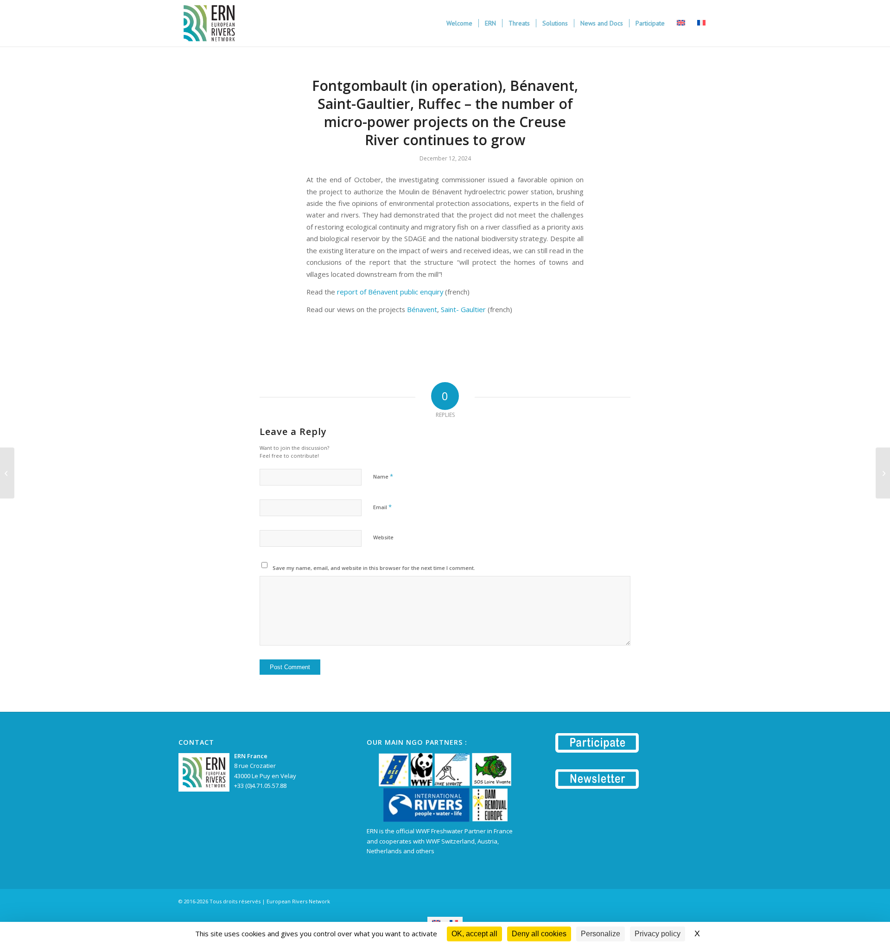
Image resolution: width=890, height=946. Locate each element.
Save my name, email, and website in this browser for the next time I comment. (374, 567)
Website (383, 537)
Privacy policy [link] (657, 934)
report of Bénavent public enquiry (390, 291)
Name (383, 476)
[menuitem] (459, 23)
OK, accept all (474, 934)
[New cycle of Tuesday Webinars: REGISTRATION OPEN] (7, 473)
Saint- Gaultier (463, 309)
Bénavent (422, 309)
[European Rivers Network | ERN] (209, 23)
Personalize (600, 934)
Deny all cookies (539, 934)
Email (382, 507)
